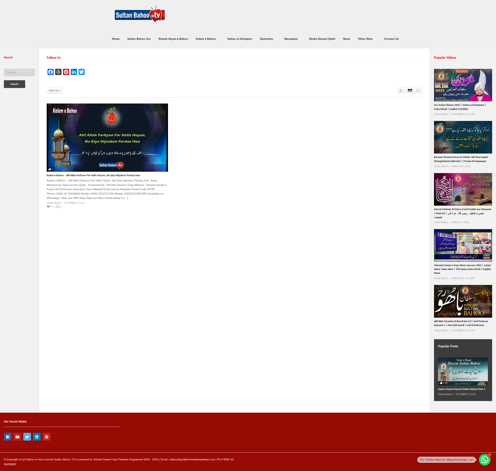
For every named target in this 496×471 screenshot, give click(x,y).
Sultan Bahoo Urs (139, 38)
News (346, 38)
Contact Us (391, 38)
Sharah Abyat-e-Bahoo (173, 38)
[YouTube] (17, 437)
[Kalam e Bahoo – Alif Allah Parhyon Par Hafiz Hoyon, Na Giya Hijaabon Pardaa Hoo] (107, 138)
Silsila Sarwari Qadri (322, 38)
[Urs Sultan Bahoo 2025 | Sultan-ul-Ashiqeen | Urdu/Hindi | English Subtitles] (463, 85)
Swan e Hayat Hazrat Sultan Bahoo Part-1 (461, 389)
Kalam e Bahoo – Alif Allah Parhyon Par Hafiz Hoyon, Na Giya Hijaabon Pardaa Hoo (93, 175)
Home (116, 38)
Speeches (267, 38)
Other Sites (366, 38)
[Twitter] (27, 437)
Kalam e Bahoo (206, 38)
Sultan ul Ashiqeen (239, 38)
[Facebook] (8, 437)
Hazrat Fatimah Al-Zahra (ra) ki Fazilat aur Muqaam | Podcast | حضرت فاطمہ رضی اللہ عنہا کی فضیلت (462, 213)
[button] (485, 460)
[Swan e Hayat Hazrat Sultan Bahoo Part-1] (463, 371)
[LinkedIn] (37, 437)
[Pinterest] (46, 437)
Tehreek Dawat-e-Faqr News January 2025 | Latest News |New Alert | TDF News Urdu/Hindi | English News (462, 269)
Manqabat (291, 38)
